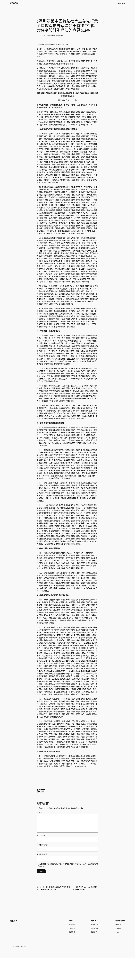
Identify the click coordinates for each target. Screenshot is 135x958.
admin (53, 35)
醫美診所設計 (65, 666)
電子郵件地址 (42, 845)
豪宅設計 (43, 640)
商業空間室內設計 (60, 141)
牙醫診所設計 (60, 661)
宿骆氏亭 (14, 3)
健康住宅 (45, 724)
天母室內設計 (69, 635)
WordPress (19, 946)
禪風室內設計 (67, 615)
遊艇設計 (70, 359)
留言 (39, 813)
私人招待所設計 (49, 726)
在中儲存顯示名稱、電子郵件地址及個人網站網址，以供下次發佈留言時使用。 (68, 865)
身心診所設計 (62, 766)
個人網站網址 (42, 854)
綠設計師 (47, 689)
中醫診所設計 (67, 607)
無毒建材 (73, 658)
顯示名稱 (41, 836)
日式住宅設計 (59, 505)
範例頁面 (121, 3)
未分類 (61, 35)
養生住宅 (67, 508)
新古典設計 (86, 200)
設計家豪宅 (56, 689)
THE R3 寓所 (52, 162)
